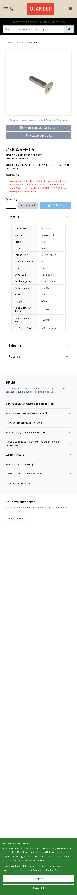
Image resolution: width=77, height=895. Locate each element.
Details (14, 216)
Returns (14, 356)
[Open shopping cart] (71, 9)
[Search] (69, 29)
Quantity (11, 199)
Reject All (38, 888)
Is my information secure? (19, 483)
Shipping (15, 345)
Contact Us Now (15, 518)
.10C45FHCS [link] (30, 42)
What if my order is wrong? (20, 464)
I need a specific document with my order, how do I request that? (33, 443)
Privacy (37, 870)
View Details (12, 168)
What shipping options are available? (25, 432)
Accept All (38, 878)
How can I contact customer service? (25, 473)
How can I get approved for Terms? (24, 422)
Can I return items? (16, 454)
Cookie (50, 870)
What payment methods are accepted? (26, 413)
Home (9, 42)
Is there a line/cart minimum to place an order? (31, 404)
